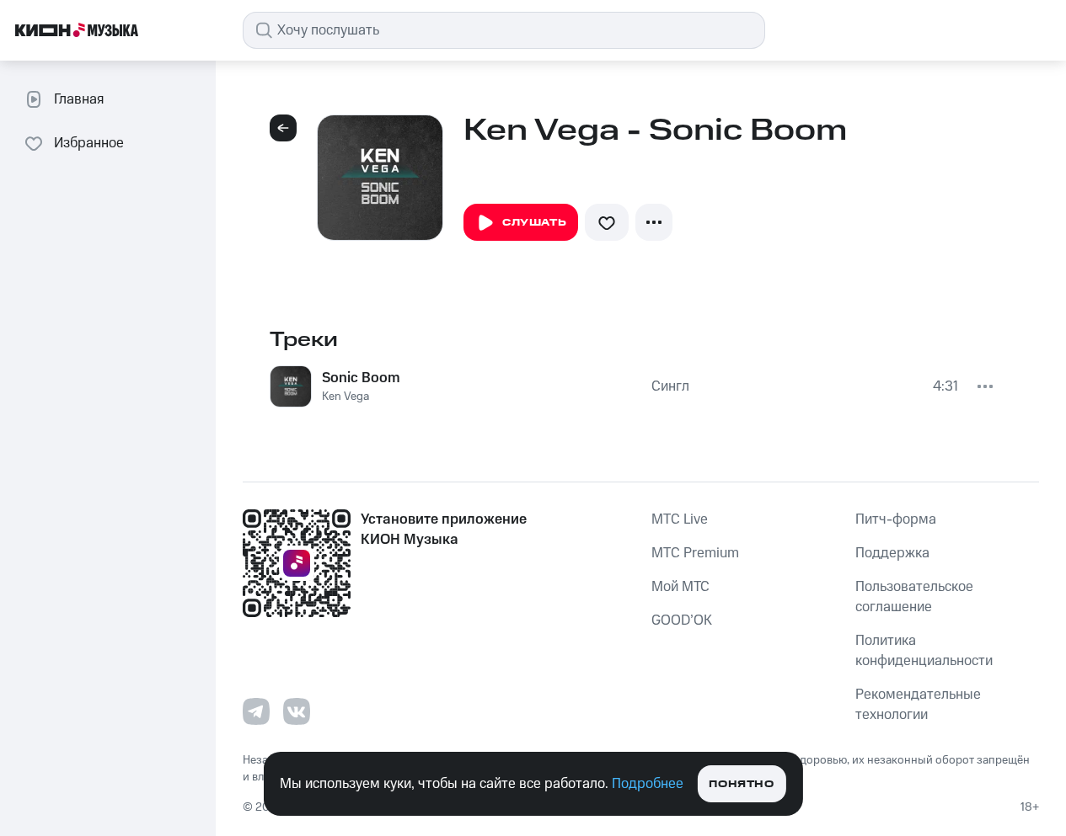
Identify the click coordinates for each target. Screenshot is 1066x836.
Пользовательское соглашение (914, 597)
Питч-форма (895, 519)
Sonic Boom (361, 378)
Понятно (741, 784)
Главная (79, 99)
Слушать (534, 223)
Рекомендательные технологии (918, 704)
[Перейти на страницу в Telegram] (256, 711)
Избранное (89, 143)
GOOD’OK (681, 620)
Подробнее (647, 784)
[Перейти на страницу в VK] (296, 711)
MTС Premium (695, 553)
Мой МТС (680, 587)
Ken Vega (345, 396)
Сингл (670, 386)
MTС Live (679, 519)
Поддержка (892, 553)
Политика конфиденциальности (924, 651)
